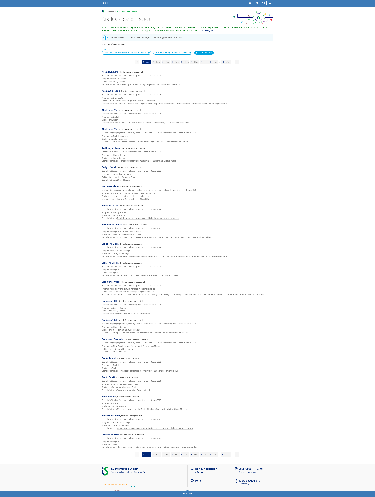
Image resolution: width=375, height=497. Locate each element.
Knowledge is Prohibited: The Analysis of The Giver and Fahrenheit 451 (147, 370)
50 (226, 61)
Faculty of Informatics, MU (135, 472)
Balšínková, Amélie (111, 282)
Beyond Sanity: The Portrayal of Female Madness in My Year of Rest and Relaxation (153, 122)
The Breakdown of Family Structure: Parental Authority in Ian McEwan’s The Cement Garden (157, 447)
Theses (111, 11)
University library (209, 30)
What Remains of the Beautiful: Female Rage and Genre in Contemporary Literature (152, 141)
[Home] (250, 3)
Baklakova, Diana (110, 243)
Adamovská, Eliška (111, 91)
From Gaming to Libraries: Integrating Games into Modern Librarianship (148, 84)
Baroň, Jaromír (109, 358)
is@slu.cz (199, 472)
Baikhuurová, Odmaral (112, 224)
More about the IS (249, 480)
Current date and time (247, 472)
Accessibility (244, 484)
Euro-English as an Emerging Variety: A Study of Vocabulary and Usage (147, 275)
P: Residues (121, 351)
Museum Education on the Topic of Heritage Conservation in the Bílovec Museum (152, 409)
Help (198, 480)
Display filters (205, 52)
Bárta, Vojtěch (109, 396)
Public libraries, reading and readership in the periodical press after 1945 (148, 218)
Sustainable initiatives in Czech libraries (134, 313)
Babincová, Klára (110, 186)
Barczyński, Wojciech (112, 339)
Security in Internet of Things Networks (134, 390)
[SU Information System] (103, 11)
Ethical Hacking (123, 180)
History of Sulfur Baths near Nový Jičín (132, 199)
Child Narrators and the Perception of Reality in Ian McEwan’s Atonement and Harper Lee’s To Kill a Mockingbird (165, 237)
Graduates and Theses (127, 11)
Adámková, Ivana (110, 72)
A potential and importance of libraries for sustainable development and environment (153, 332)
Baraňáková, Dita (110, 301)
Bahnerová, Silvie (110, 205)
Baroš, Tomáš (108, 377)
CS (263, 3)
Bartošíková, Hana (111, 415)
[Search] (256, 3)
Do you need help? (206, 468)
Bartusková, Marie (110, 434)
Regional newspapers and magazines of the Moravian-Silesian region (147, 160)
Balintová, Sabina (110, 263)
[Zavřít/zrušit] (149, 53)
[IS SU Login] (270, 3)
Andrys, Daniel (109, 167)
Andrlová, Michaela (111, 148)
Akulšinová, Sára (110, 110)
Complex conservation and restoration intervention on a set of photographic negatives (155, 428)
